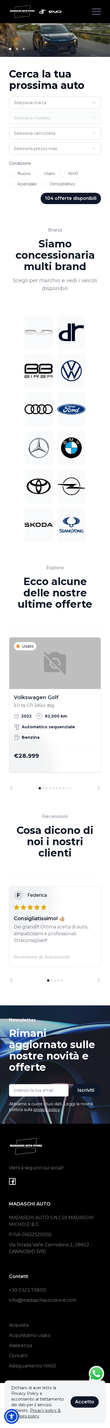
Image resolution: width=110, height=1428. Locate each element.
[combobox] (55, 103)
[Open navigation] (96, 11)
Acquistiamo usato (29, 1335)
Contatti (18, 1355)
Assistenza (20, 1345)
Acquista (18, 1325)
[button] (11, 1416)
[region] (55, 714)
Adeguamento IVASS (32, 1366)
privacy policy (47, 1109)
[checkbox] (11, 173)
